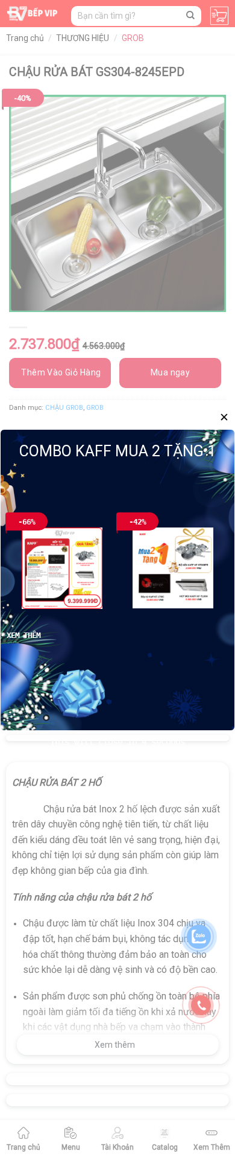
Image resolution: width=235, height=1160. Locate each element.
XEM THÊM (23, 635)
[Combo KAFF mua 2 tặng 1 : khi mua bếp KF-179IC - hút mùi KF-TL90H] (173, 567)
